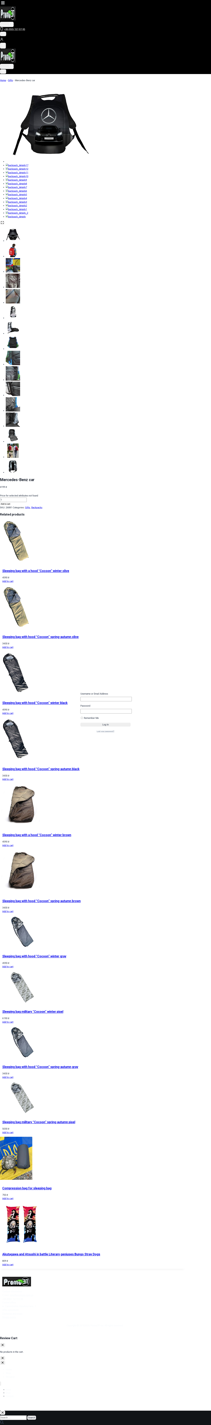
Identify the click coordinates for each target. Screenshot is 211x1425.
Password (85, 705)
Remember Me (91, 718)
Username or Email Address (94, 693)
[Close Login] (2, 1358)
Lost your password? (105, 731)
